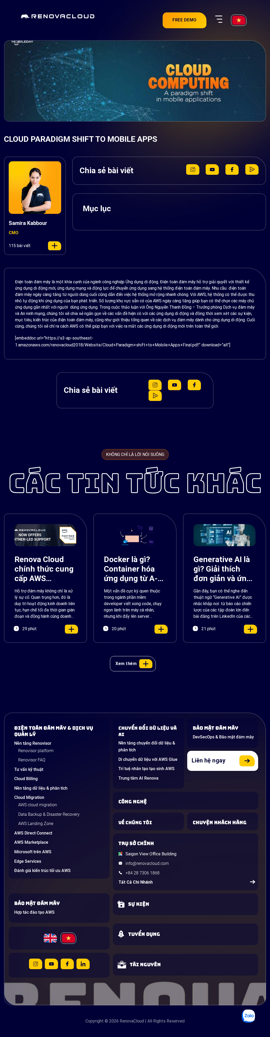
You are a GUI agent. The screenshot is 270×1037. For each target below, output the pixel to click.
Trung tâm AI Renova (138, 778)
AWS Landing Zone (35, 823)
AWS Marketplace (31, 842)
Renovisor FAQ (31, 759)
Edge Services (27, 861)
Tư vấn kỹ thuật (28, 769)
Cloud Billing (26, 778)
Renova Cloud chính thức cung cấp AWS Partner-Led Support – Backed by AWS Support (44, 569)
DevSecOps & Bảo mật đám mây (223, 736)
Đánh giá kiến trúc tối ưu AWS (42, 870)
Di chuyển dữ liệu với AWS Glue (147, 759)
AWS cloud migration (37, 804)
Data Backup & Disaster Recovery (49, 814)
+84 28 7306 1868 (143, 872)
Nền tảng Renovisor (32, 743)
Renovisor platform (36, 750)
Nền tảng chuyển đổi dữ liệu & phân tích (146, 746)
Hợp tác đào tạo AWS (34, 912)
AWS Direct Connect (33, 833)
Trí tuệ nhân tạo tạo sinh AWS (146, 768)
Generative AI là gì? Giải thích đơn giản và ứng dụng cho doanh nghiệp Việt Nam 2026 (223, 569)
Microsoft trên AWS (32, 851)
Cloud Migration (29, 797)
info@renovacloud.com (147, 863)
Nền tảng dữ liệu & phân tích (41, 788)
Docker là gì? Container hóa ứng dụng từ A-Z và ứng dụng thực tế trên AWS (134, 569)
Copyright (94, 1021)
